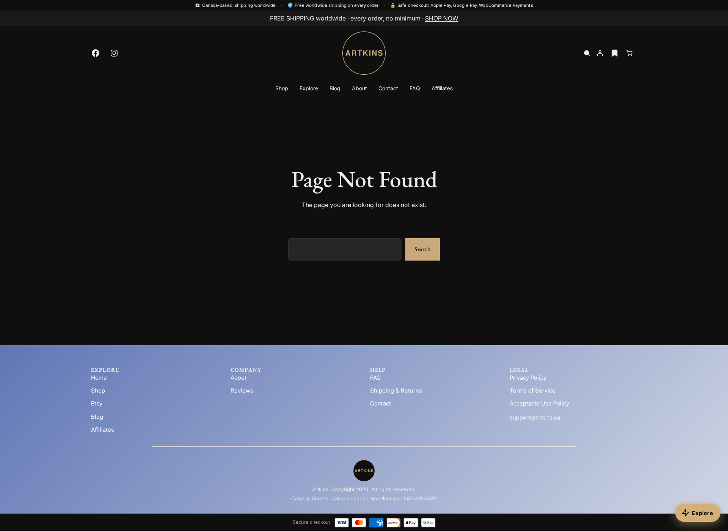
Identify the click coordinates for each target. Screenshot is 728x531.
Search (422, 249)
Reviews (242, 390)
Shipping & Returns (396, 390)
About (238, 377)
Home (99, 377)
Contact (380, 403)
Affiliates (102, 429)
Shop (98, 390)
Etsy (96, 403)
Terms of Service (532, 390)
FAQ (375, 377)
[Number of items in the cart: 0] (629, 53)
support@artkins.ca (535, 417)
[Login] (599, 53)
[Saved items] (614, 53)
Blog (97, 416)
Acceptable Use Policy (539, 403)
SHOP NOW (441, 18)
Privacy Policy (528, 377)
